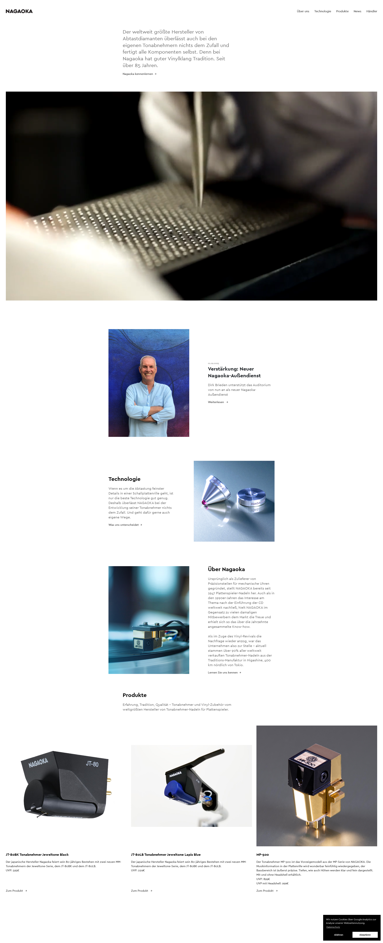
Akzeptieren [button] (365, 934)
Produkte (342, 11)
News (357, 11)
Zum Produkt (15, 890)
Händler (371, 11)
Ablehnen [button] (338, 934)
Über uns (303, 11)
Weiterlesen (216, 402)
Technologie (322, 11)
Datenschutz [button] (333, 927)
